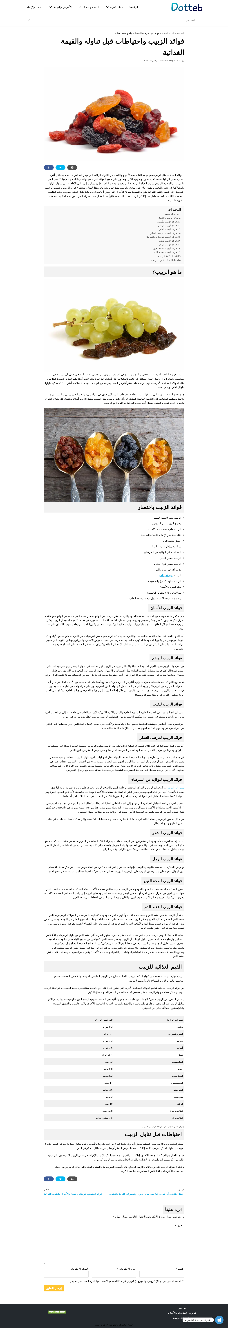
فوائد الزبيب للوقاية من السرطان (161, 237)
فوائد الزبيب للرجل (168, 244)
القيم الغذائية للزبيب (168, 256)
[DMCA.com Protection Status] (57, 1312)
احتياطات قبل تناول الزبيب (165, 260)
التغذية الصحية (168, 33)
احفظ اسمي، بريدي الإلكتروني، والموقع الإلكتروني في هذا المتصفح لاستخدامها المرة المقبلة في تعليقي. (125, 1281)
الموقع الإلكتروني (79, 1268)
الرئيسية (133, 7)
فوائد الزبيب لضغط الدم (165, 252)
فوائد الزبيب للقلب (168, 229)
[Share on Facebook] (49, 167)
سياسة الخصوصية (182, 1318)
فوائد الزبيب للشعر (168, 240)
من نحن (182, 1307)
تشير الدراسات (176, 787)
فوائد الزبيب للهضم (167, 225)
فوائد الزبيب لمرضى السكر (163, 233)
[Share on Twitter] (60, 167)
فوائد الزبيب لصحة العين (165, 248)
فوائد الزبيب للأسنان (167, 221)
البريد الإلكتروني (126, 1268)
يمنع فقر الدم (166, 575)
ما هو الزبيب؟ (172, 214)
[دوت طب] (186, 7)
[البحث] (29, 20)
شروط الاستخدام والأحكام (182, 1312)
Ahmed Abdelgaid (168, 60)
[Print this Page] (72, 167)
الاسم (180, 1268)
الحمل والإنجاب (34, 7)
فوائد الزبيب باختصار (168, 217)
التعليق (179, 1225)
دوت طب (100, 1324)
